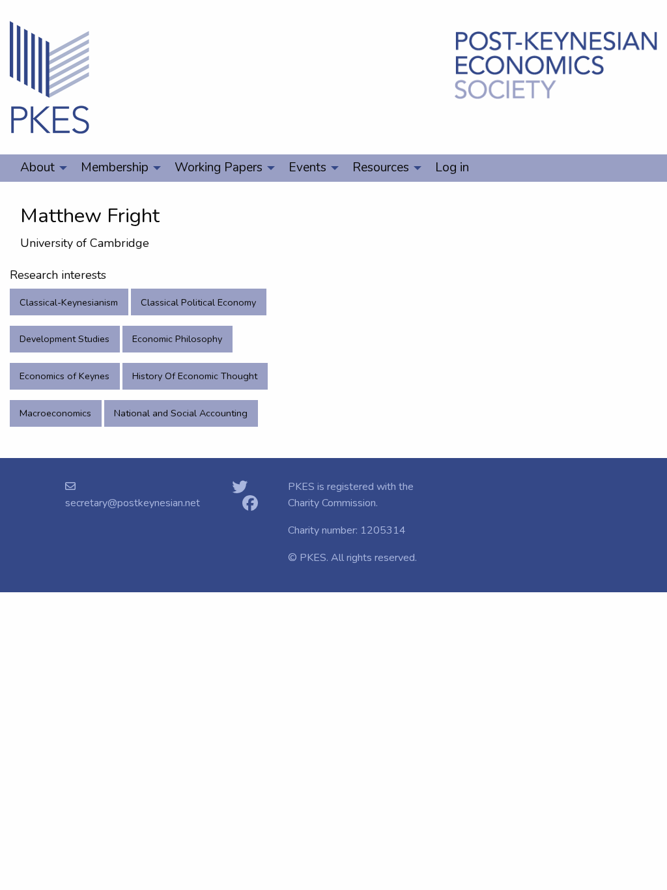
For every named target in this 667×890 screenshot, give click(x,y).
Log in (452, 167)
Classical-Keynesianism (69, 302)
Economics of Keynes (64, 375)
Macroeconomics (55, 413)
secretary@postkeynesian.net (132, 503)
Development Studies (64, 338)
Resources (380, 167)
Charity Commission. (333, 503)
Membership (115, 167)
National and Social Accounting (181, 413)
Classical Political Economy (198, 302)
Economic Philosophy (177, 338)
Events (307, 167)
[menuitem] (40, 168)
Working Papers (219, 167)
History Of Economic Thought (194, 375)
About (37, 167)
